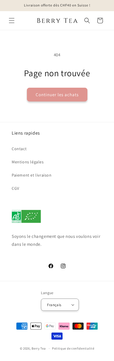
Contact (19, 148)
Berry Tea (39, 348)
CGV (15, 188)
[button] (11, 20)
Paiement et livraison (32, 175)
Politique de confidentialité (73, 348)
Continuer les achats (57, 94)
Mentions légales (28, 162)
